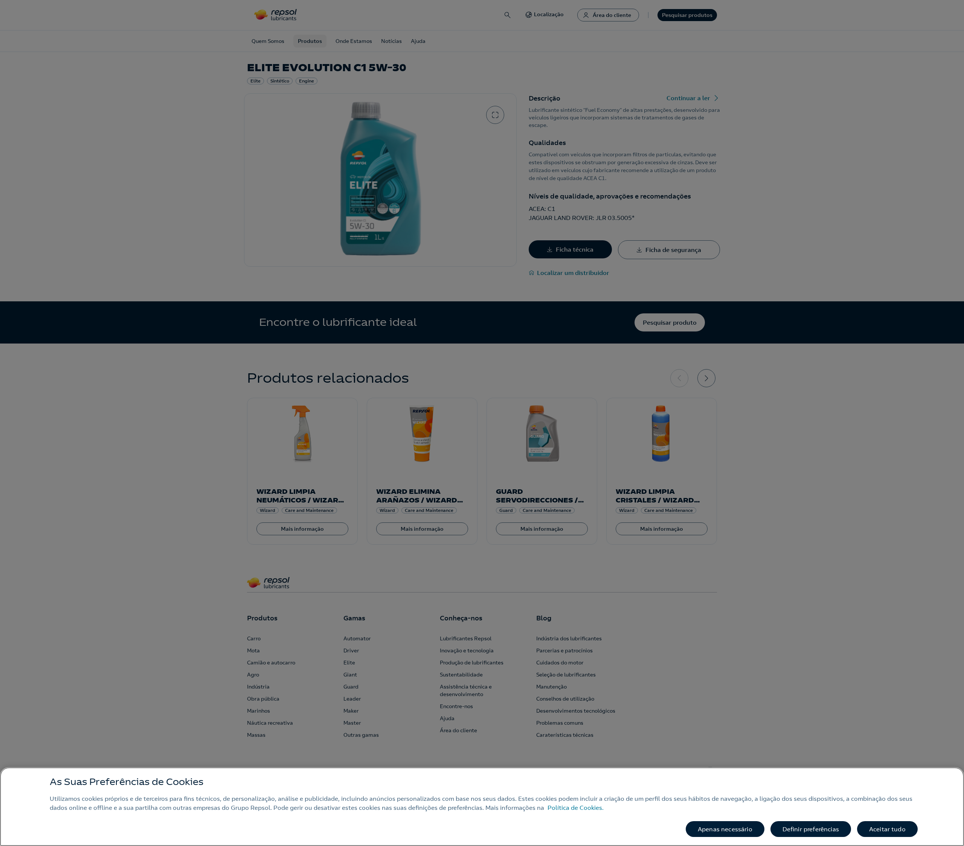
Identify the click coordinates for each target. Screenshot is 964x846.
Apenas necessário (725, 829)
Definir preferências (810, 829)
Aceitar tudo (887, 829)
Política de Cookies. (576, 807)
